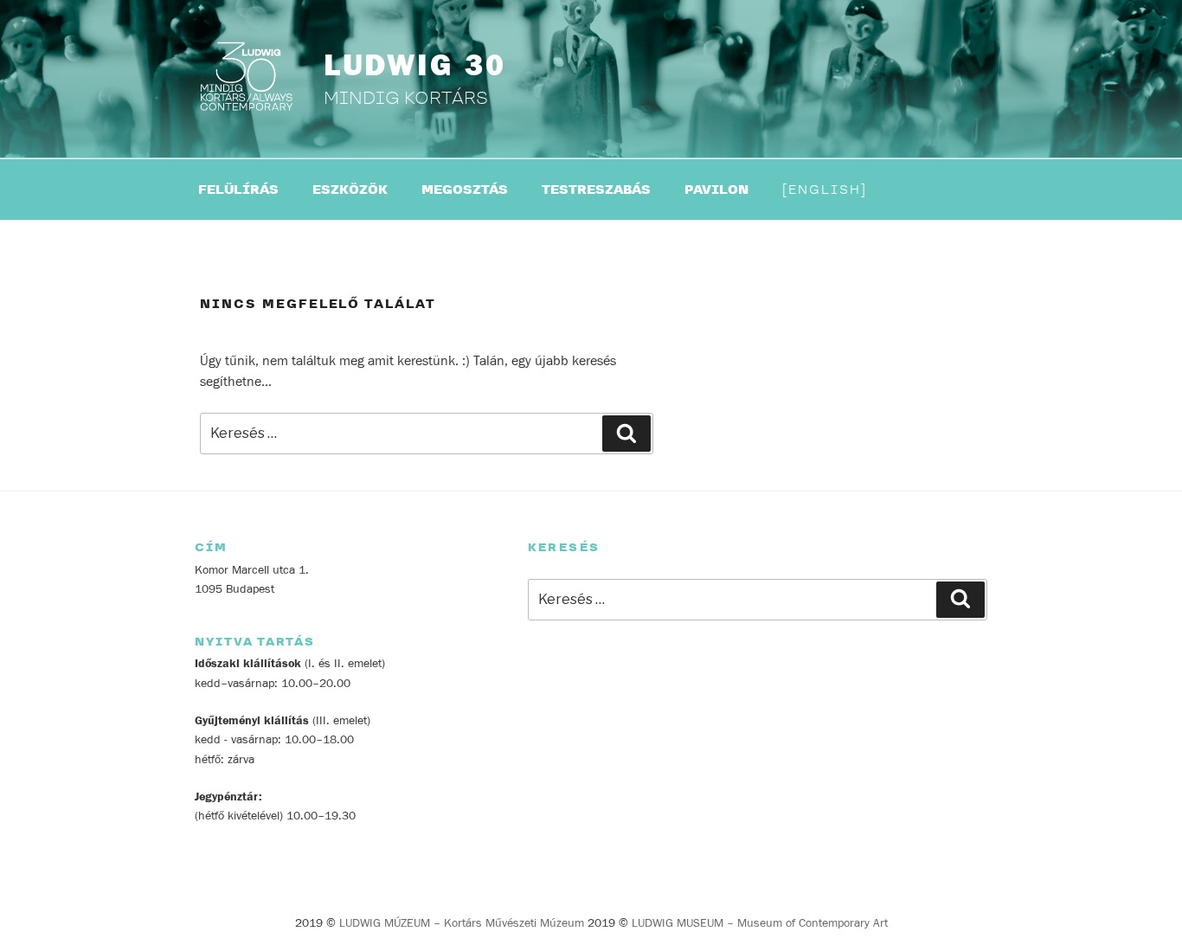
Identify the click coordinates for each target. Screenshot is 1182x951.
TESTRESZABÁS (596, 190)
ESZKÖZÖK (350, 190)
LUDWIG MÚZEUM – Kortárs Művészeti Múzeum (461, 923)
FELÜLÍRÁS (238, 190)
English (824, 190)
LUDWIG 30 (415, 65)
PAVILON (716, 190)
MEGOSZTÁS (464, 190)
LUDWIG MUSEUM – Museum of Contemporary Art (760, 923)
